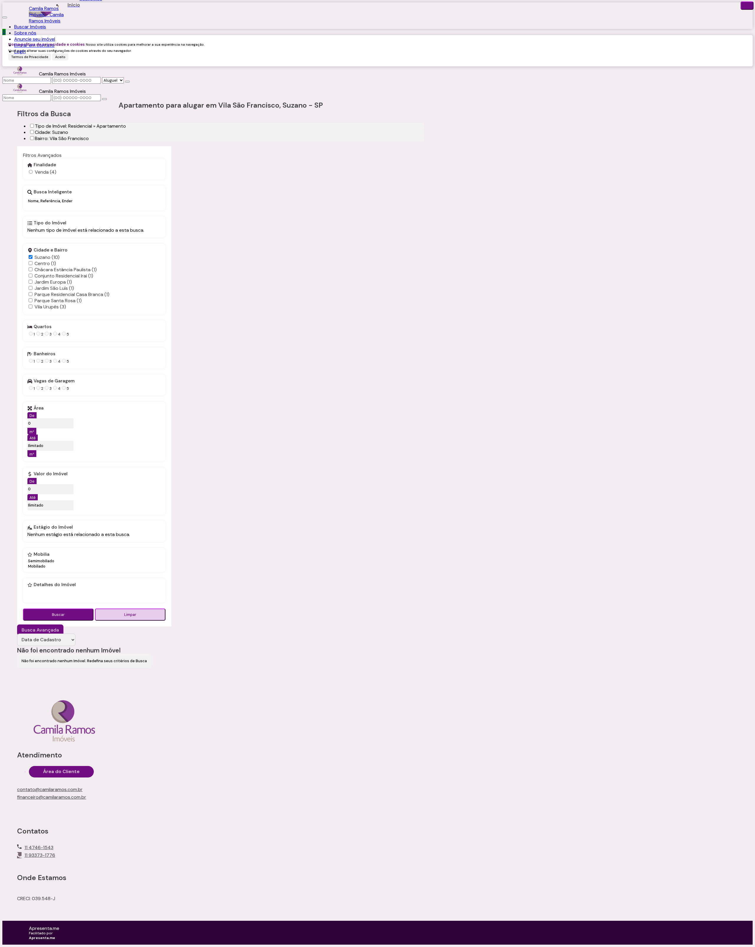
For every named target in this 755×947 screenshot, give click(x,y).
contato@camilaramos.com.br (50, 789)
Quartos (43, 327)
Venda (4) (45, 172)
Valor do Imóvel (51, 474)
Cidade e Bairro (51, 250)
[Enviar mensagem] (127, 82)
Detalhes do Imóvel (55, 585)
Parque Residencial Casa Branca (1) (72, 294)
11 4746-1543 (38, 847)
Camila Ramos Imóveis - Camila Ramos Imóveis (46, 14)
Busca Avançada (40, 630)
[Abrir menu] (4, 16)
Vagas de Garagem (54, 381)
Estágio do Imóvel (53, 527)
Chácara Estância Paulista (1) (66, 270)
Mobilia (42, 554)
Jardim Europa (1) (53, 282)
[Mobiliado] (41, 566)
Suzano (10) (47, 257)
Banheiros (44, 354)
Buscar (58, 614)
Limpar (130, 614)
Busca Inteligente (53, 192)
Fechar (747, 5)
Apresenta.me (44, 928)
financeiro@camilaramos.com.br (51, 797)
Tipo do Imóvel (50, 223)
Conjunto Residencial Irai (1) (64, 276)
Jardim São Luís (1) (54, 288)
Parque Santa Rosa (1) (58, 300)
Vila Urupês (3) (50, 307)
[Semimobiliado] (41, 561)
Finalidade (45, 165)
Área (39, 408)
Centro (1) (45, 263)
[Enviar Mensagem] (104, 99)
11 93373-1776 (39, 855)
